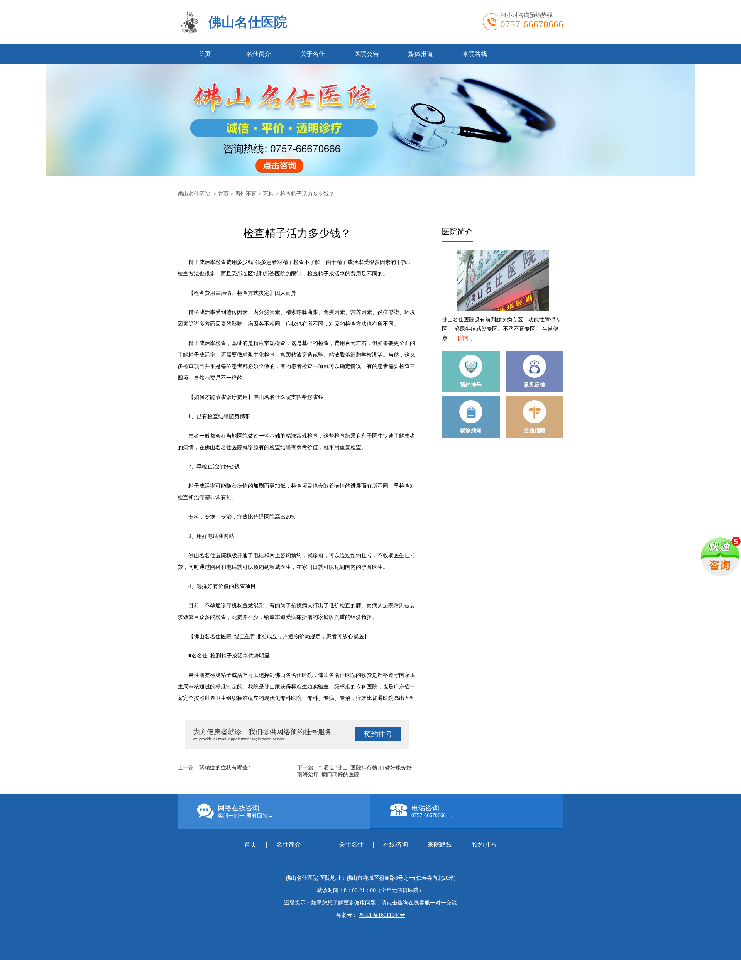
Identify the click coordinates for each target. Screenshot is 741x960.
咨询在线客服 (414, 903)
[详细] (465, 338)
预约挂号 (378, 734)
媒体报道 (420, 54)
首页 (204, 54)
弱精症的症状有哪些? (224, 768)
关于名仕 (312, 54)
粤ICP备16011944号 (382, 915)
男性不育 (246, 194)
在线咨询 (395, 844)
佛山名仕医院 (247, 22)
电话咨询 (432, 811)
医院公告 (366, 54)
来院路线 (474, 54)
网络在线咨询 (245, 811)
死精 (268, 194)
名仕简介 (258, 54)
